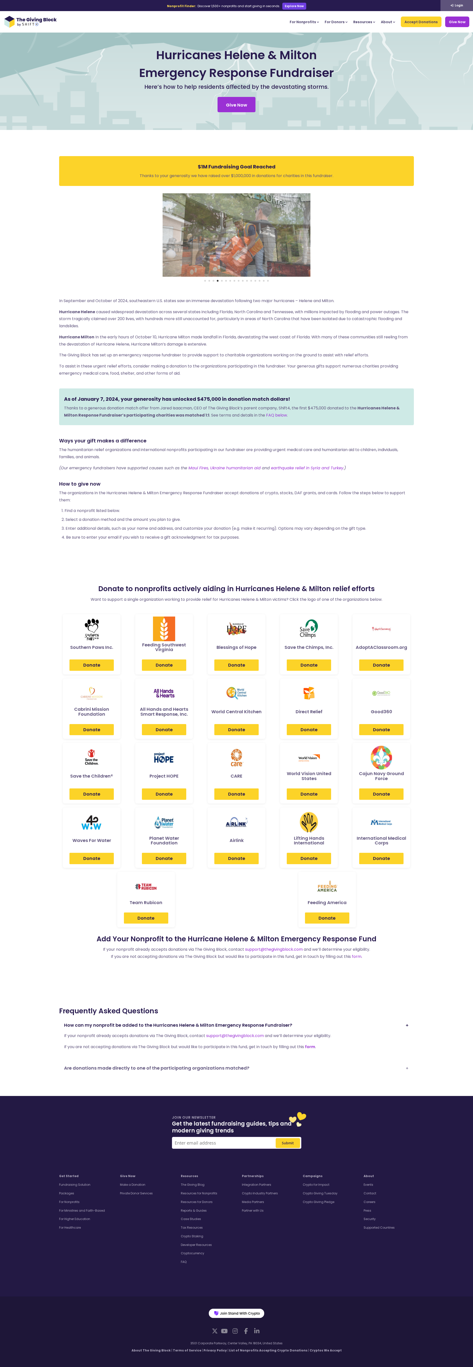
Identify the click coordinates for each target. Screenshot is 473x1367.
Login (458, 5)
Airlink (237, 840)
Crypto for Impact (316, 1185)
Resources (362, 21)
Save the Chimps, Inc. (309, 647)
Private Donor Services (136, 1193)
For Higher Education (74, 1219)
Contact (370, 1193)
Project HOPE (164, 776)
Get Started (69, 1176)
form (356, 956)
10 (243, 281)
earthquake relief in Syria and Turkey (307, 468)
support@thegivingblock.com (274, 949)
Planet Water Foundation (164, 841)
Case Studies (191, 1219)
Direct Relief (309, 711)
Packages (66, 1193)
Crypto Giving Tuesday (320, 1193)
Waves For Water (91, 840)
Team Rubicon (146, 902)
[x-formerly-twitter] (214, 1331)
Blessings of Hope (236, 647)
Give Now (457, 21)
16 (268, 281)
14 (259, 281)
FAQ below (276, 415)
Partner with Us (253, 1210)
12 (251, 281)
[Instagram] (235, 1331)
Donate (91, 665)
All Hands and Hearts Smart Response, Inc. (164, 712)
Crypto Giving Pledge (318, 1202)
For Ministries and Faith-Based (82, 1210)
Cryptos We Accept (326, 1350)
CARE (236, 776)
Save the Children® (91, 776)
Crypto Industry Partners (260, 1193)
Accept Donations (421, 21)
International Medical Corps (381, 841)
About (386, 21)
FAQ (183, 1262)
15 (264, 281)
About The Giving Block (151, 1350)
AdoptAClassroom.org (381, 647)
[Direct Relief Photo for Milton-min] (236, 275)
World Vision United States (309, 776)
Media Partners (253, 1202)
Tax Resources (192, 1227)
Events (368, 1185)
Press (367, 1210)
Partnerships (253, 1176)
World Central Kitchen (236, 711)
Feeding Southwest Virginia (164, 647)
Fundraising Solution (74, 1185)
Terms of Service (187, 1350)
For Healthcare (70, 1227)
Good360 (381, 711)
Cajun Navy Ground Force (381, 776)
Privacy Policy (215, 1350)
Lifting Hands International (309, 841)
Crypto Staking (192, 1236)
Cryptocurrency (192, 1253)
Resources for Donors (197, 1202)
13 (255, 281)
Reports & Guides (194, 1210)
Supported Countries (379, 1227)
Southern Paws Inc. (91, 647)
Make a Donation (132, 1185)
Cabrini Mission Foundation (91, 712)
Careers (369, 1202)
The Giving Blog (192, 1185)
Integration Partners (256, 1185)
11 (247, 281)
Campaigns (312, 1176)
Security (370, 1219)
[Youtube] (224, 1331)
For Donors (335, 21)
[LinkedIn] (256, 1331)
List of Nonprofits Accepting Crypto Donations (268, 1350)
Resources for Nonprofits (199, 1193)
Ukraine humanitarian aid (235, 468)
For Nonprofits (303, 21)
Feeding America (327, 902)
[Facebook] (245, 1331)
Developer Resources (196, 1245)
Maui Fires (198, 468)
